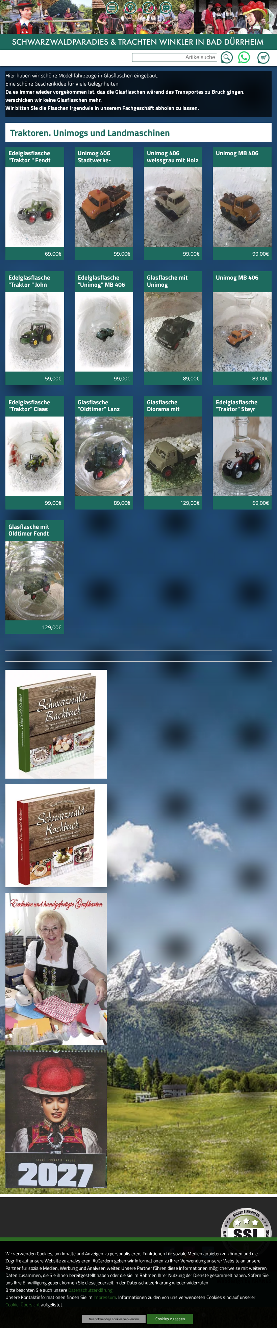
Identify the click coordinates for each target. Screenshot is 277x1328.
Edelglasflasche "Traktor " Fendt (29, 157)
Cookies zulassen (170, 1318)
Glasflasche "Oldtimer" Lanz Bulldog (99, 406)
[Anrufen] (148, 8)
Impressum (105, 1297)
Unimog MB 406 (237, 154)
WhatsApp (244, 55)
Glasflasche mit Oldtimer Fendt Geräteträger (28, 530)
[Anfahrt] (130, 8)
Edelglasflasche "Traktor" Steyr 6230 (236, 406)
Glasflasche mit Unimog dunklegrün (167, 281)
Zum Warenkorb (263, 54)
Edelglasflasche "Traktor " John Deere (29, 281)
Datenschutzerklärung (90, 1290)
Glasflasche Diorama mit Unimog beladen (168, 406)
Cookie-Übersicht (22, 1304)
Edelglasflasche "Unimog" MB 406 (101, 281)
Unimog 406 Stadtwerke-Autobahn (94, 157)
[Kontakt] (165, 8)
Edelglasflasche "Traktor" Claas (29, 406)
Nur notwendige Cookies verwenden (114, 1319)
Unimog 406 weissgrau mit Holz (172, 157)
